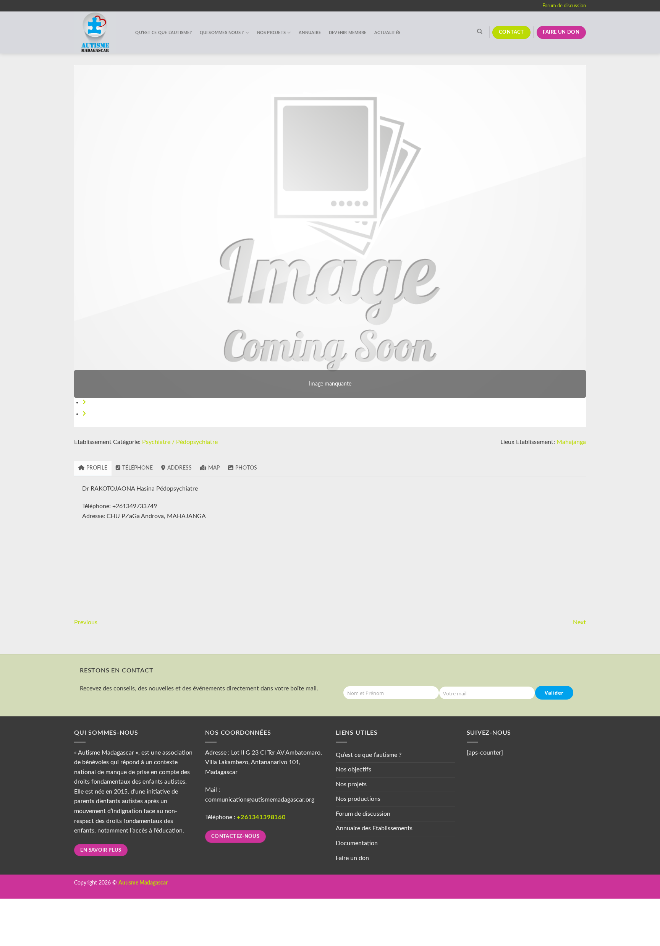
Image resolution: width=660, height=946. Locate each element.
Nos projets (271, 33)
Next (579, 622)
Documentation (357, 843)
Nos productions (358, 799)
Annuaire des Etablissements (374, 828)
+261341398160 (261, 817)
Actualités (387, 33)
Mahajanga (571, 442)
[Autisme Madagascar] (97, 32)
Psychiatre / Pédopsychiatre (180, 442)
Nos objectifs (353, 769)
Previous (85, 622)
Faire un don (352, 858)
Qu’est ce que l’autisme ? (368, 755)
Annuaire (310, 33)
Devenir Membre (347, 33)
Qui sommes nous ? (222, 33)
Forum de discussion (564, 5)
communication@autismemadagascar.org (259, 800)
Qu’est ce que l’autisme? (163, 33)
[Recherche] (479, 31)
